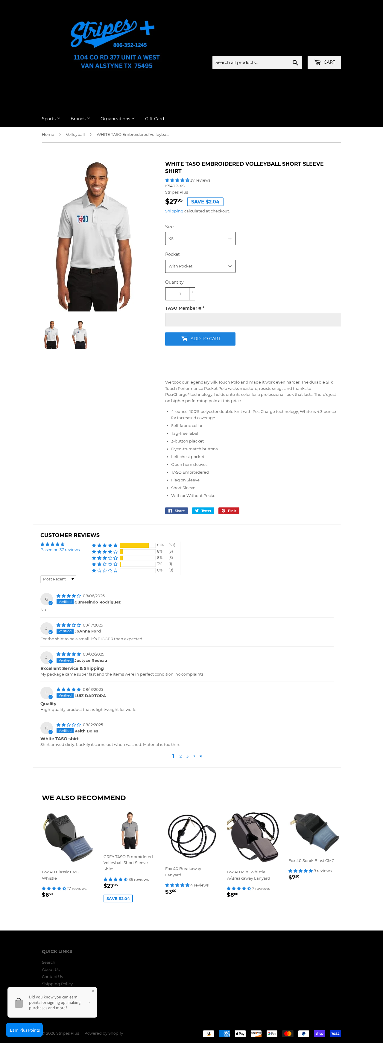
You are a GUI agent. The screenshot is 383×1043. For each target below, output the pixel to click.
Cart (329, 62)
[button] (177, 180)
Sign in (294, 49)
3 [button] (187, 756)
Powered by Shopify (103, 1033)
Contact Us (52, 976)
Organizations (116, 118)
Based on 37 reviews (60, 549)
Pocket (172, 254)
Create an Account (324, 49)
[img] (69, 595)
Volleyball (75, 134)
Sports (49, 118)
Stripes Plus (67, 1033)
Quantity (174, 282)
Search (48, 962)
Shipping (174, 211)
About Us (51, 969)
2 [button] (181, 756)
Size (169, 226)
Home (48, 134)
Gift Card (154, 118)
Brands (79, 118)
